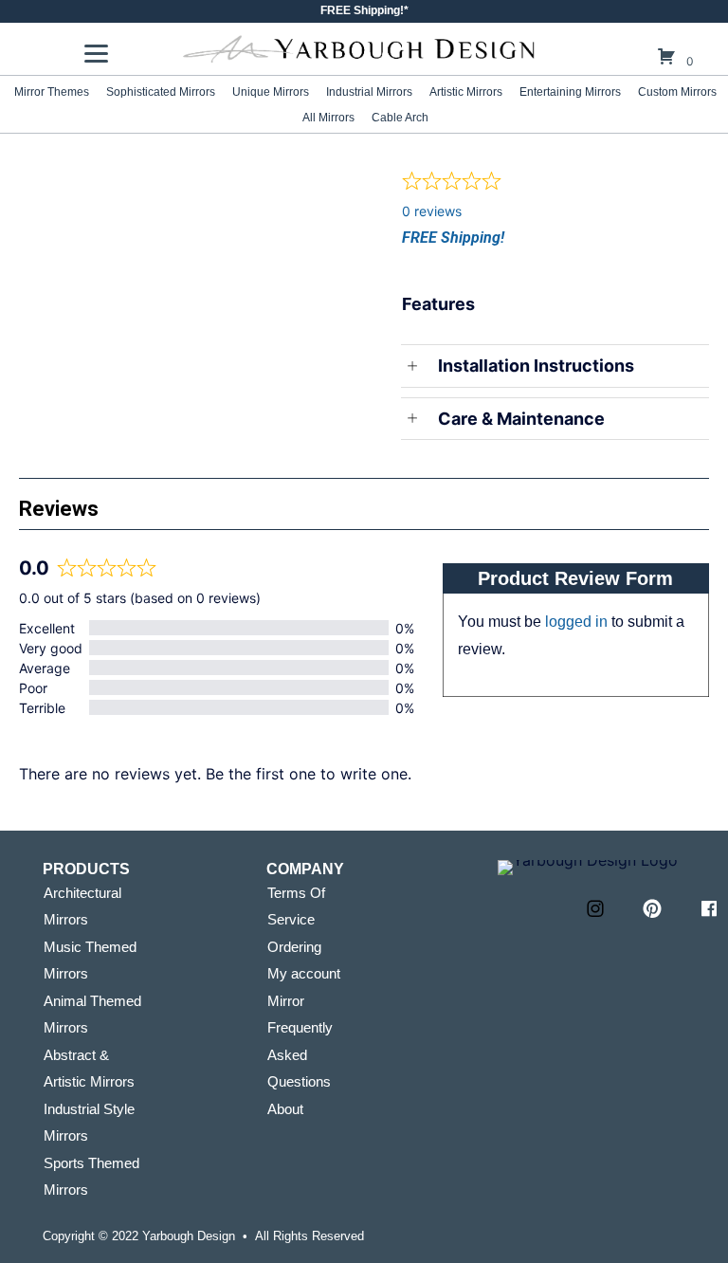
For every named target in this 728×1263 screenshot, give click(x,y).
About (285, 1109)
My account (303, 973)
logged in (576, 621)
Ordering (294, 947)
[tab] (191, 162)
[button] (595, 908)
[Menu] (96, 54)
